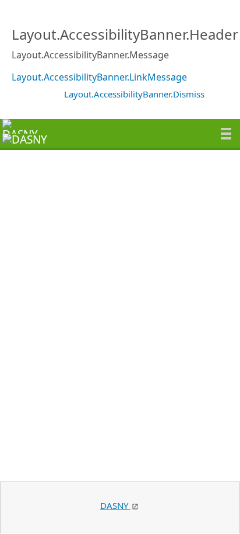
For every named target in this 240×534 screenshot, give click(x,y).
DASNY (115, 505)
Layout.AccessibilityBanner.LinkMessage (99, 77)
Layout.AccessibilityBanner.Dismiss (134, 94)
